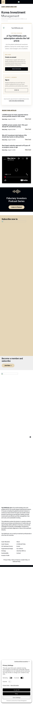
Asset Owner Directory (9, 7)
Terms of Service (16, 560)
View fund (28, 119)
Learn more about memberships (16, 100)
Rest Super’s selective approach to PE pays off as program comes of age (16, 146)
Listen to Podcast (16, 207)
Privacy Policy (7, 560)
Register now (16, 69)
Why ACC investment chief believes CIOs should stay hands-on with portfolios (14, 136)
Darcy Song (4, 119)
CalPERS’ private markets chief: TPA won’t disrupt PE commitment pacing (15, 125)
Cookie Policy (24, 560)
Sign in (16, 90)
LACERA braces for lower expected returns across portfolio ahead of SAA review (15, 115)
